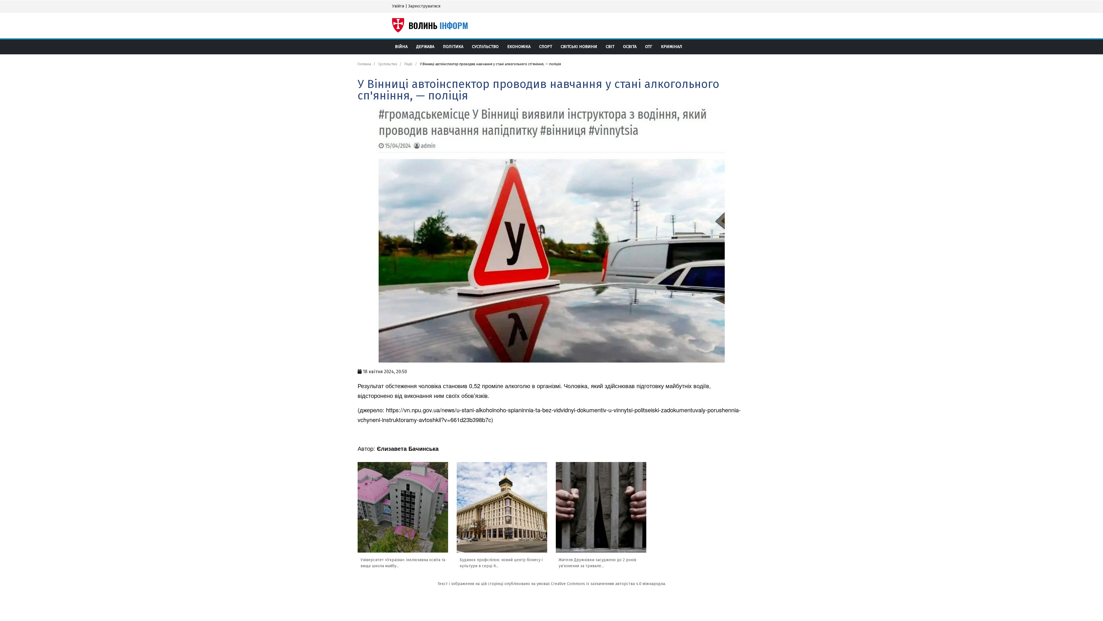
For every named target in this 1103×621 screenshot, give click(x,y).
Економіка (519, 46)
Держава (425, 46)
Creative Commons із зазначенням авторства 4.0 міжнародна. (608, 583)
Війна (401, 46)
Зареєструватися (424, 6)
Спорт (545, 46)
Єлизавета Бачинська (408, 448)
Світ (610, 46)
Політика (453, 46)
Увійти (398, 6)
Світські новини (579, 46)
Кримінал (671, 46)
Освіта (630, 46)
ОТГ (648, 46)
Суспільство (485, 46)
